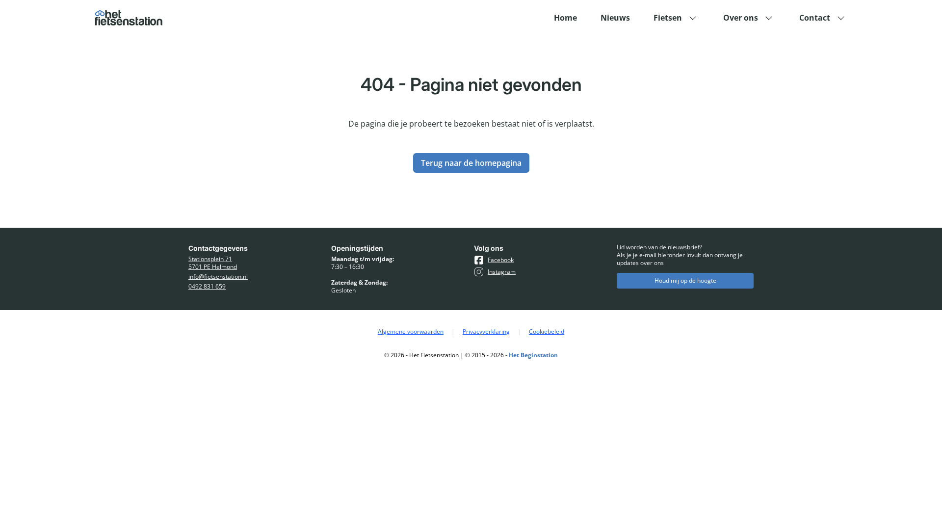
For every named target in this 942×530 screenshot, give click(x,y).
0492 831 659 (207, 287)
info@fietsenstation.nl (218, 277)
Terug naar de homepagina (471, 163)
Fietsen (668, 17)
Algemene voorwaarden (411, 332)
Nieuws (615, 17)
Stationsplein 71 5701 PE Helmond (212, 263)
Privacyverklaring (486, 332)
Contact (814, 17)
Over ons (740, 17)
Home (565, 17)
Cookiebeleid (546, 332)
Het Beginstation (533, 355)
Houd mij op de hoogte (685, 280)
